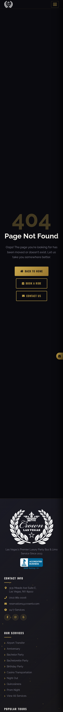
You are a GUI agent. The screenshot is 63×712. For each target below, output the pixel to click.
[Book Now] (59, 356)
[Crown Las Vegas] (8, 4)
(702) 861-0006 (17, 597)
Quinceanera (14, 684)
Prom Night (13, 690)
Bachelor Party (15, 654)
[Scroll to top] (55, 706)
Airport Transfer (16, 642)
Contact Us (33, 296)
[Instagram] (15, 617)
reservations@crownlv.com (24, 603)
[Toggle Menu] (55, 4)
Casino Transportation (19, 672)
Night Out (12, 678)
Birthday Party (15, 666)
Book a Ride (33, 283)
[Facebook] (7, 617)
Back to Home (34, 271)
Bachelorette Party (17, 660)
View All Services (16, 695)
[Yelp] (23, 617)
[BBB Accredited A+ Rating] (31, 563)
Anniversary (13, 648)
